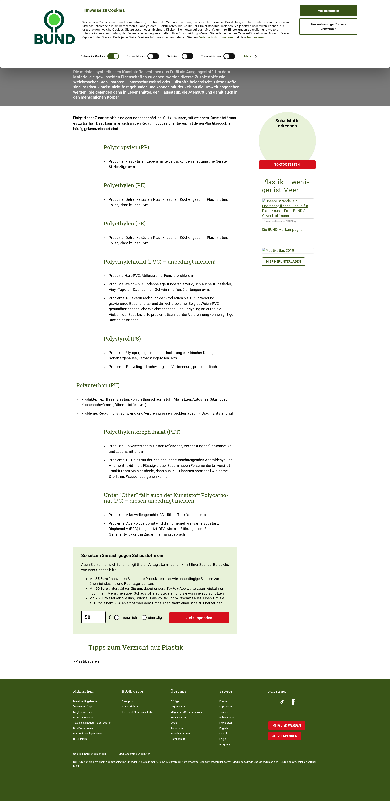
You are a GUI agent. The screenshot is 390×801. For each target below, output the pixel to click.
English (223, 728)
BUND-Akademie (83, 728)
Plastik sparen (87, 661)
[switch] (153, 56)
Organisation (178, 706)
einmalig (155, 617)
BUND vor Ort (178, 717)
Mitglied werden (82, 712)
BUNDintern (80, 739)
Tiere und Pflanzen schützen (138, 712)
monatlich (129, 617)
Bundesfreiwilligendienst (87, 733)
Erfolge (175, 701)
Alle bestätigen (328, 10)
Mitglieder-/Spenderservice (187, 712)
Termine (224, 712)
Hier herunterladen (283, 261)
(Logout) (224, 744)
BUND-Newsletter (83, 717)
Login (222, 739)
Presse (223, 701)
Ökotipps (127, 701)
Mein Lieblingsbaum (85, 701)
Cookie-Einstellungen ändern (90, 753)
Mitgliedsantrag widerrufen (134, 753)
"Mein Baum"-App (83, 706)
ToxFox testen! (287, 164)
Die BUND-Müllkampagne (282, 229)
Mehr (247, 56)
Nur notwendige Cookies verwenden (328, 26)
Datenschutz (178, 739)
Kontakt (224, 733)
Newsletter (225, 722)
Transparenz (178, 728)
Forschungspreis (181, 733)
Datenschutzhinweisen (216, 37)
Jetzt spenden (199, 617)
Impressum (255, 37)
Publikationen (227, 717)
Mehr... (77, 765)
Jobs (174, 722)
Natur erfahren (130, 706)
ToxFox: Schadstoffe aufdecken (92, 722)
